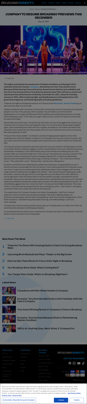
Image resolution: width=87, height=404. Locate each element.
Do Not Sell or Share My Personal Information (19, 400)
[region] (43, 393)
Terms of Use (17, 395)
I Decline (77, 400)
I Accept (61, 400)
